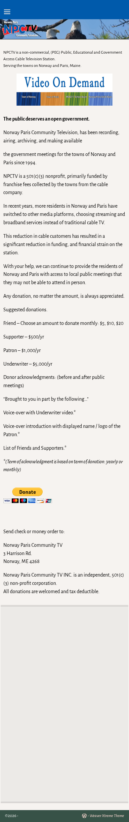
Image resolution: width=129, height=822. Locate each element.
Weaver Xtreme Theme (107, 816)
